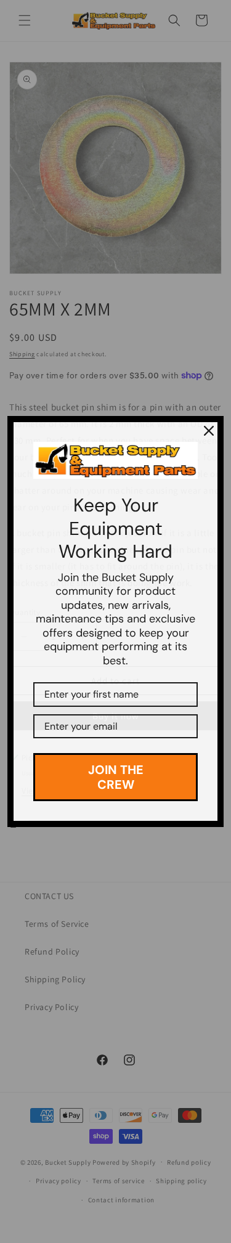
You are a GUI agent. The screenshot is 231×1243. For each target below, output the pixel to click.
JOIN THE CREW (116, 777)
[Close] (209, 431)
